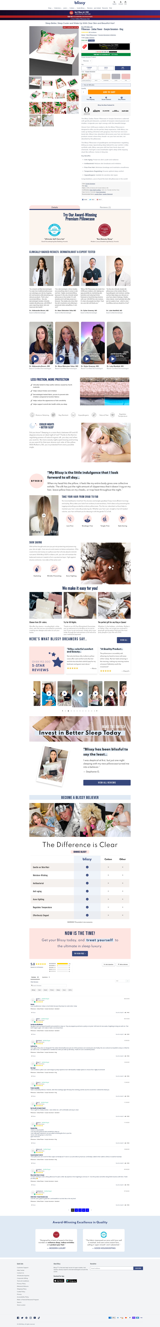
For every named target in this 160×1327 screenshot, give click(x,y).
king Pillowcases (91, 35)
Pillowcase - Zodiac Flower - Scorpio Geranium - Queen (44, 1181)
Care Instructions (100, 192)
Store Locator (21, 1305)
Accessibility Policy (23, 1297)
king (86, 186)
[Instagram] (31, 1318)
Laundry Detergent (107, 194)
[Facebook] (18, 1318)
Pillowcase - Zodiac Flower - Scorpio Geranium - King (44, 1052)
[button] (114, 3)
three (52, 990)
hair (39, 990)
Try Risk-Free (79, 953)
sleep (58, 990)
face (64, 990)
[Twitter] (22, 1318)
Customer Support (22, 1267)
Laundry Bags (98, 194)
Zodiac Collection (89, 37)
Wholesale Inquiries (23, 1275)
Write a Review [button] (124, 964)
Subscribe (138, 1268)
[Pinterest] (26, 1318)
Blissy (33, 990)
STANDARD (89, 68)
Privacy (19, 1294)
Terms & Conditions (23, 1281)
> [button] (91, 1210)
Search (19, 1302)
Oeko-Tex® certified (95, 190)
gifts (70, 990)
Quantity (83, 88)
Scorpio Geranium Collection (107, 35)
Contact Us (20, 1273)
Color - (88, 71)
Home (83, 35)
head (45, 990)
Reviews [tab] (33, 977)
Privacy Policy (21, 1283)
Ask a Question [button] (109, 964)
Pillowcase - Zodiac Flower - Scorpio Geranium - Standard (45, 1009)
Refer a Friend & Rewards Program (28, 1299)
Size (82, 64)
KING (122, 68)
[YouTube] (35, 1318)
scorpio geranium (90, 183)
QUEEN (106, 68)
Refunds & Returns (22, 1286)
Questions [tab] (45, 977)
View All (123, 640)
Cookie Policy (21, 1291)
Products (88, 57)
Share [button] (34, 1012)
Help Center (20, 1270)
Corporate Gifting (22, 1278)
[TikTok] (39, 1318)
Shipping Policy (21, 1289)
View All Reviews (107, 782)
